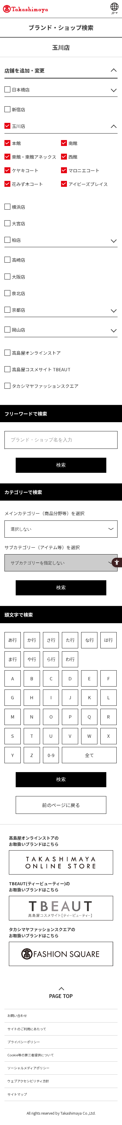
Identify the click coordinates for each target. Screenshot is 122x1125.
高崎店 (18, 260)
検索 (61, 464)
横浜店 (18, 207)
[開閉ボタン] (114, 69)
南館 (72, 143)
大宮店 (18, 223)
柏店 (16, 240)
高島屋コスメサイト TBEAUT (41, 369)
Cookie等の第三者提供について (30, 1054)
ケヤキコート (25, 170)
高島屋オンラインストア (36, 353)
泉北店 (18, 293)
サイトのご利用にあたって (26, 1028)
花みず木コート (27, 184)
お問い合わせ (17, 1015)
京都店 (18, 310)
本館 (16, 143)
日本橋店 (21, 89)
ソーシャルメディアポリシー (28, 1067)
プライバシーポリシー (23, 1041)
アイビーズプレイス (88, 184)
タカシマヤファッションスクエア (45, 386)
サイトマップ (17, 1094)
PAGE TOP (61, 995)
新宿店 (18, 109)
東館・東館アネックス (34, 157)
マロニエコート (83, 170)
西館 (72, 157)
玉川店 (18, 126)
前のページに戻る (61, 805)
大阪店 (18, 277)
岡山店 (18, 330)
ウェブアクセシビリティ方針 (28, 1081)
